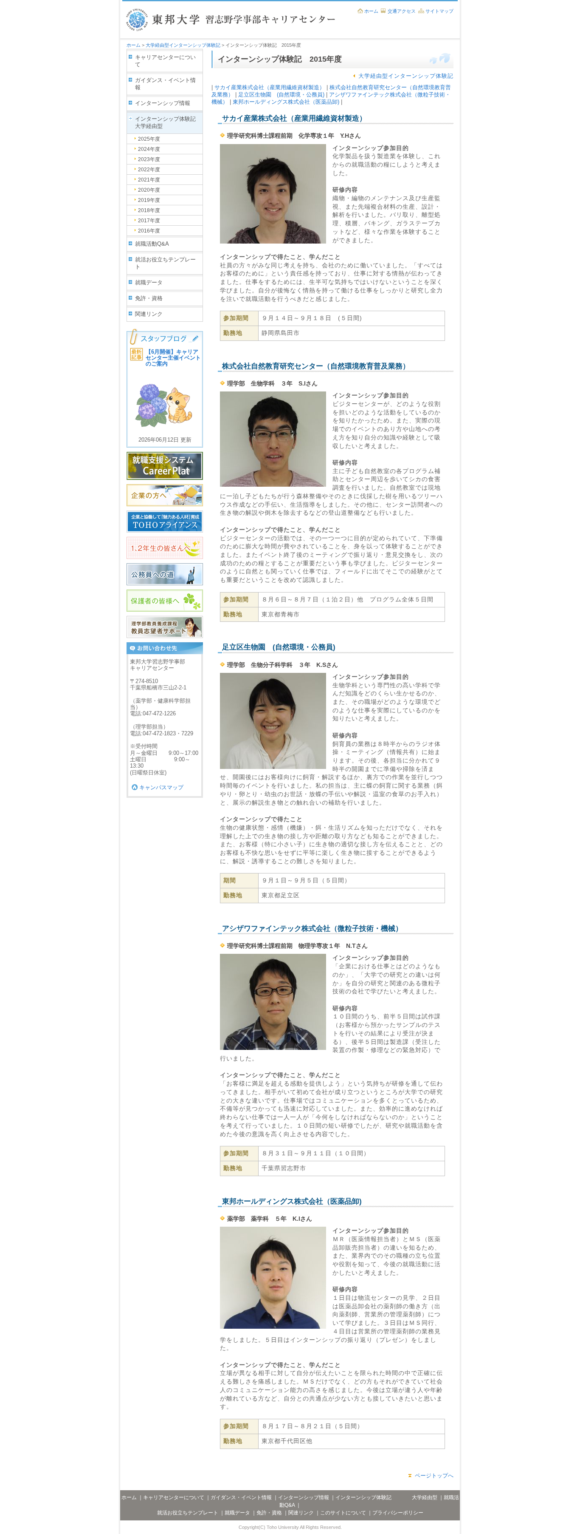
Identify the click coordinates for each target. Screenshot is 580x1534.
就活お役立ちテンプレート (165, 263)
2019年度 (149, 200)
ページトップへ (434, 1475)
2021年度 (149, 179)
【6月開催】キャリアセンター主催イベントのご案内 (173, 358)
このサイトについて (343, 1512)
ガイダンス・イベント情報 (165, 84)
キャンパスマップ (161, 787)
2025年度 (149, 139)
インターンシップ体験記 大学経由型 (169, 122)
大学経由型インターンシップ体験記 (183, 45)
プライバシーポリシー (397, 1512)
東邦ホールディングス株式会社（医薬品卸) (286, 102)
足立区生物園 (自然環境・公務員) (281, 94)
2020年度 (149, 190)
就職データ (149, 282)
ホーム (371, 11)
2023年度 (149, 159)
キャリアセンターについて (165, 61)
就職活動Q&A (152, 244)
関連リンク (149, 314)
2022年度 (149, 169)
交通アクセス (402, 11)
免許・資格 (149, 298)
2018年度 (149, 210)
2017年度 (149, 220)
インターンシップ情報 (162, 103)
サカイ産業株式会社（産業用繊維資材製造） (269, 87)
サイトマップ (439, 11)
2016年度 (149, 230)
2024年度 (149, 149)
